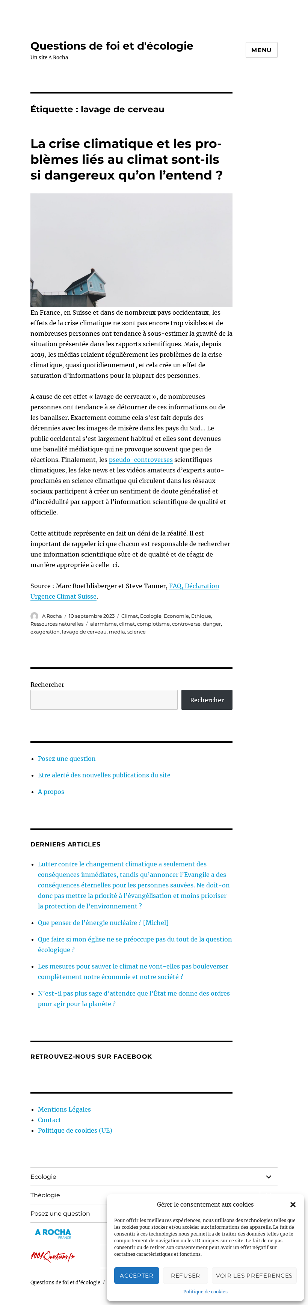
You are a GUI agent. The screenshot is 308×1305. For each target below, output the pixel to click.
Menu (261, 50)
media (117, 632)
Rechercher (47, 684)
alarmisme (103, 624)
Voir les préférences (254, 1275)
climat (127, 624)
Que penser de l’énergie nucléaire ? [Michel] (103, 922)
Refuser (185, 1275)
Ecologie (151, 616)
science (136, 632)
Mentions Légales (64, 1109)
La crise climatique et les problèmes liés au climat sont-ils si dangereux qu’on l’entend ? (126, 159)
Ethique (201, 616)
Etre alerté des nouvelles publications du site (104, 775)
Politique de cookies (205, 1291)
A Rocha (52, 616)
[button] (293, 1204)
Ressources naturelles (56, 624)
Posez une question (67, 758)
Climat (129, 616)
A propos (51, 791)
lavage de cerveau (84, 632)
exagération (45, 632)
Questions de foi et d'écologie (111, 45)
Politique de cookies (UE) (75, 1130)
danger (212, 624)
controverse (186, 624)
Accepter (137, 1275)
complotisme (153, 624)
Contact (49, 1120)
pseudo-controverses (141, 459)
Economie (176, 616)
